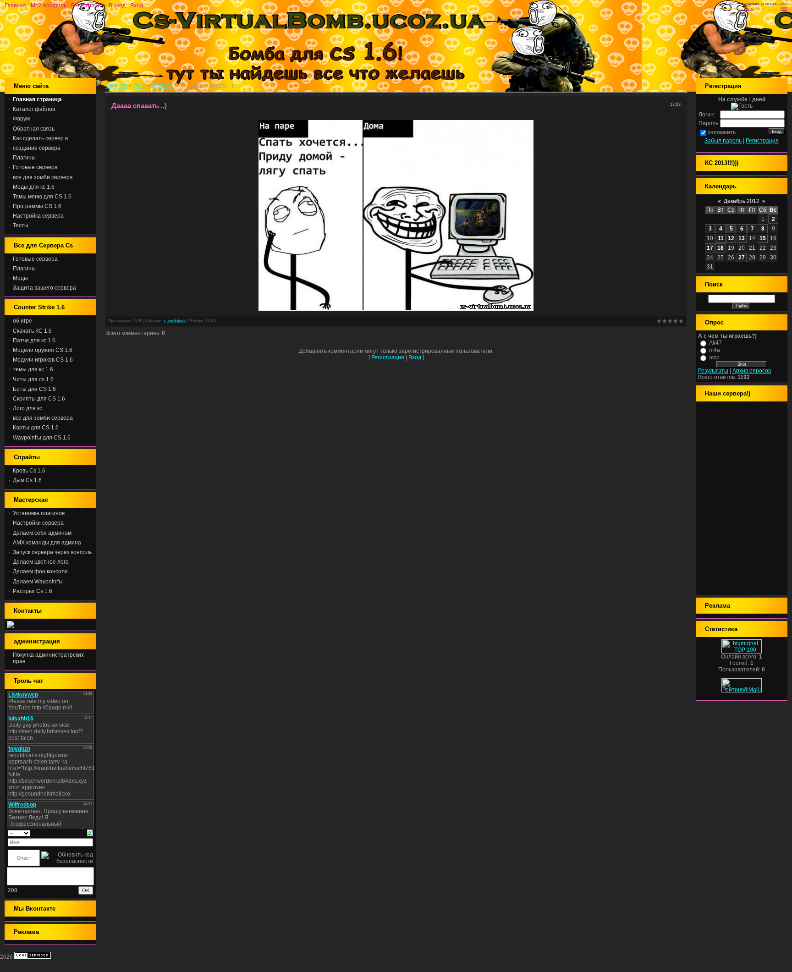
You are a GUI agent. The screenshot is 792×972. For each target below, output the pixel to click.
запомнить (722, 132)
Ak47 (715, 343)
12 (731, 238)
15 (762, 238)
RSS (784, 8)
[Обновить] (90, 832)
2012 (139, 85)
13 (741, 238)
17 (710, 248)
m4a (714, 350)
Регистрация (87, 5)
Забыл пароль (723, 140)
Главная (15, 5)
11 (721, 238)
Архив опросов (751, 371)
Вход (136, 5)
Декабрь (162, 85)
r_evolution (174, 321)
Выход (117, 5)
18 (720, 248)
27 (741, 257)
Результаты (713, 371)
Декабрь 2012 (741, 201)
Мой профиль (48, 5)
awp (714, 357)
